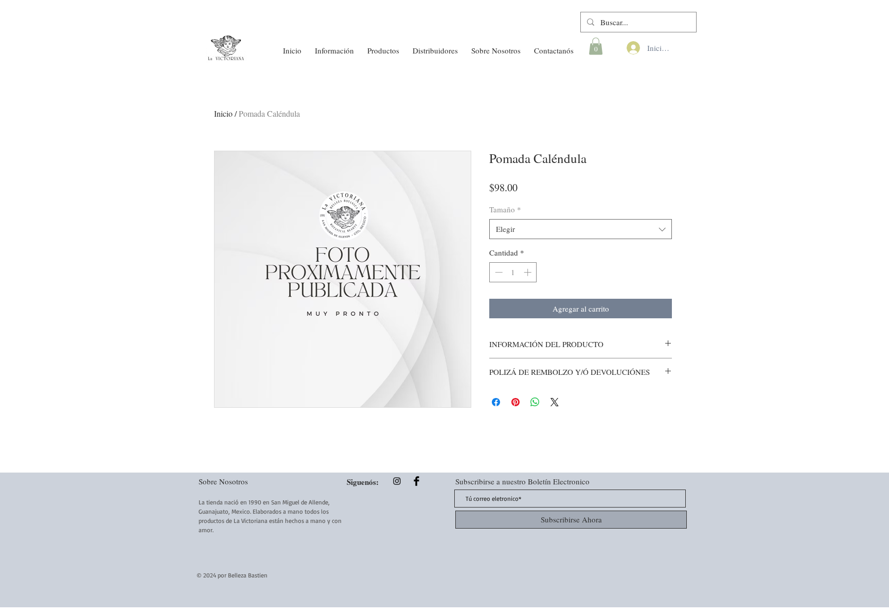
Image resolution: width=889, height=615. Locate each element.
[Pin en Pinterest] (515, 402)
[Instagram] (397, 481)
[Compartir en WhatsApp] (535, 402)
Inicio (223, 113)
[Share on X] (554, 402)
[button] (334, 46)
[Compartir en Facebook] (496, 402)
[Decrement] (498, 272)
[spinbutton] (513, 272)
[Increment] (529, 272)
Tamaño (505, 209)
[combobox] (580, 229)
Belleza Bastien (248, 575)
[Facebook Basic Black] (416, 481)
